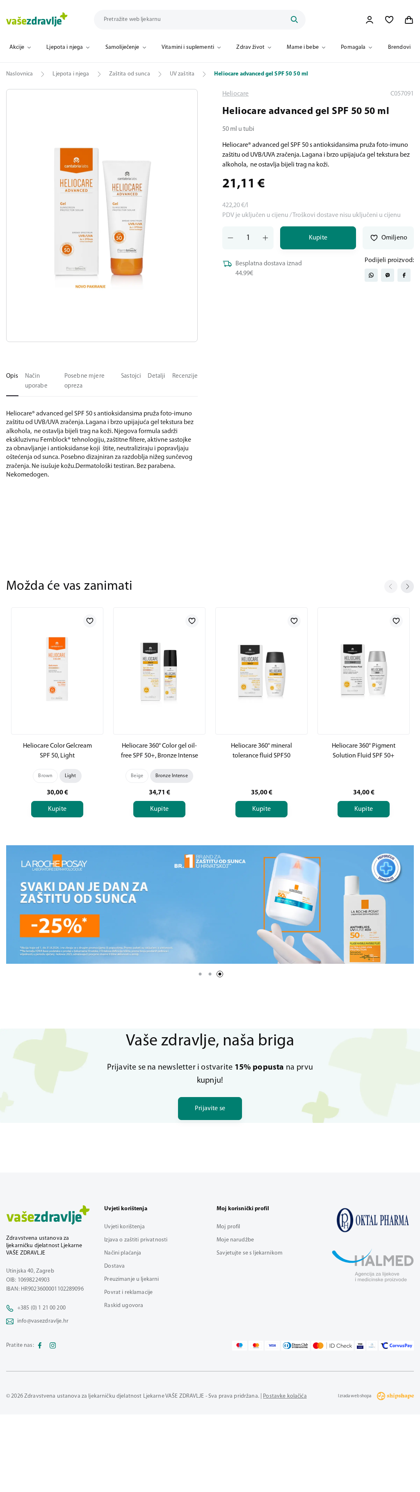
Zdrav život (250, 47)
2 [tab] (210, 974)
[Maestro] (239, 1346)
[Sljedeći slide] (407, 586)
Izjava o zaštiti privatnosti (135, 1240)
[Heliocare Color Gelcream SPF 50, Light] (57, 669)
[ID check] (332, 1346)
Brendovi (399, 47)
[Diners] (295, 1346)
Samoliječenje (122, 47)
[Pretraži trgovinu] (294, 20)
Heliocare (235, 94)
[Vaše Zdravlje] (37, 20)
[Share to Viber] (387, 275)
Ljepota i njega (64, 47)
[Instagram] (53, 1345)
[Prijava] (369, 20)
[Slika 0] (102, 215)
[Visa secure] (360, 1346)
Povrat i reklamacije (128, 1292)
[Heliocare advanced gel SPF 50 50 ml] (373, 1220)
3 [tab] (220, 974)
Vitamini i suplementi (188, 47)
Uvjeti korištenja (124, 1227)
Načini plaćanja (122, 1253)
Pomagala (353, 47)
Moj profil (228, 1227)
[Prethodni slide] (390, 586)
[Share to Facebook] (404, 275)
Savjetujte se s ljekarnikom (250, 1253)
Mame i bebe (303, 47)
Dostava (114, 1266)
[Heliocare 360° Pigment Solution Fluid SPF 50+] (363, 669)
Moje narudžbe (235, 1240)
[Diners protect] (372, 1346)
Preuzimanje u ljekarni (131, 1279)
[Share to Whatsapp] (371, 275)
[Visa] (272, 1346)
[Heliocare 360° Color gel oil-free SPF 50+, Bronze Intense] (159, 669)
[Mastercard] (256, 1346)
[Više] (210, 904)
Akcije (16, 47)
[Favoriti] (389, 20)
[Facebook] (40, 1345)
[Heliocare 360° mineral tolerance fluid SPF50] (261, 669)
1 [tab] (200, 974)
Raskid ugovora (123, 1306)
